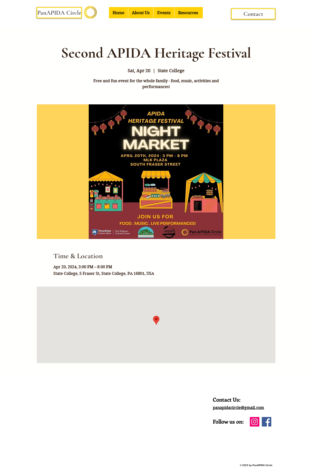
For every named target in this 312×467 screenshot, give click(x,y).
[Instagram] (254, 422)
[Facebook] (266, 422)
